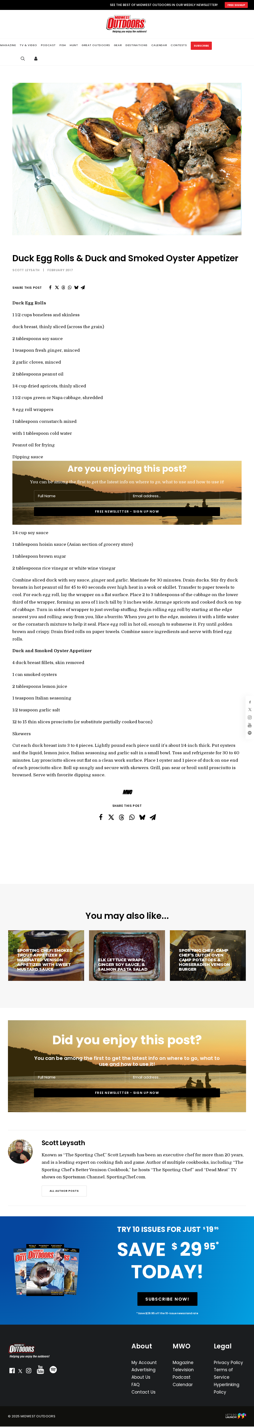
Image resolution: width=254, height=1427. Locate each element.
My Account (144, 1363)
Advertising (143, 1370)
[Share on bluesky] (76, 288)
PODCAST (48, 45)
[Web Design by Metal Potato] (236, 1418)
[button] (12, 1372)
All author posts (64, 1191)
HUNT (74, 45)
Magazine (183, 1363)
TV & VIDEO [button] (28, 45)
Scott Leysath (26, 270)
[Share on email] (83, 288)
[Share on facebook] (50, 288)
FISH (63, 45)
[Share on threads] (63, 288)
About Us (140, 1377)
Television (183, 1370)
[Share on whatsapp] (70, 288)
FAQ (135, 1385)
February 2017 (60, 270)
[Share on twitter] (57, 288)
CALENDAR (159, 45)
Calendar (183, 1385)
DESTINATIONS (137, 45)
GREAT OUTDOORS (96, 45)
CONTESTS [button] (179, 45)
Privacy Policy (228, 1363)
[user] (37, 58)
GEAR (118, 45)
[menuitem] (28, 45)
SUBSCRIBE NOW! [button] (167, 1299)
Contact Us (143, 1392)
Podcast (181, 1377)
